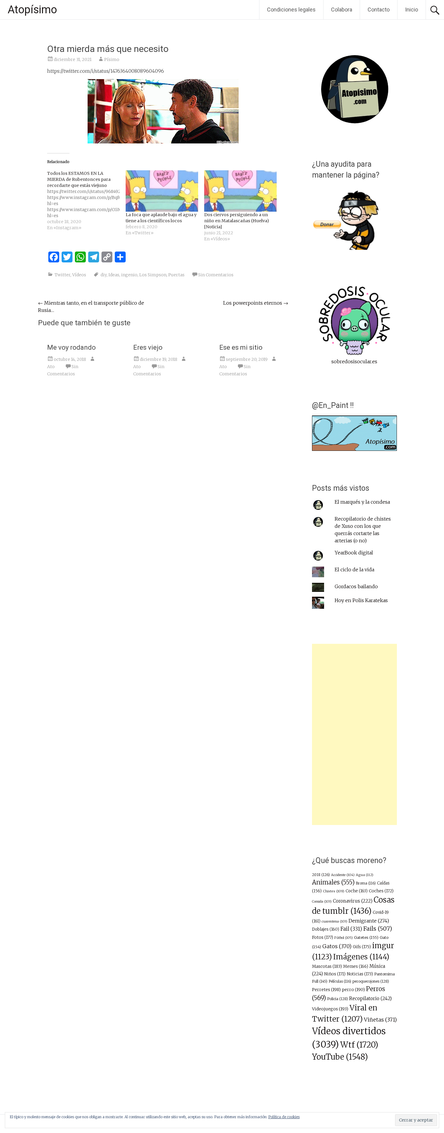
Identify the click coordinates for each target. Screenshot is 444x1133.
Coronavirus (352, 901)
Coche (357, 891)
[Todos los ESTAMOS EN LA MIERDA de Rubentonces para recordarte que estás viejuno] (86, 200)
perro (353, 989)
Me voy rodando (71, 347)
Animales (333, 882)
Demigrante (369, 921)
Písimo (111, 59)
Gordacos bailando (356, 586)
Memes (355, 966)
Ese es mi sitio (240, 347)
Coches (381, 891)
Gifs (362, 946)
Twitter (62, 275)
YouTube (340, 1057)
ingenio (129, 275)
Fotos (322, 937)
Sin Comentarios (215, 275)
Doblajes (325, 929)
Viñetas (380, 1019)
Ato (51, 366)
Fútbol (343, 938)
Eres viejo (147, 347)
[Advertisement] (354, 734)
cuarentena (334, 921)
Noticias (360, 974)
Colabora (341, 9)
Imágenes (361, 956)
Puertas (176, 275)
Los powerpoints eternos (255, 303)
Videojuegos (330, 1009)
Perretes (326, 989)
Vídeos (79, 275)
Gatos (337, 946)
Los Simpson (152, 275)
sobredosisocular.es (354, 361)
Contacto (379, 9)
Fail (351, 929)
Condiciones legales (291, 9)
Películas (340, 981)
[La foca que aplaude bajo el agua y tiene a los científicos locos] (162, 191)
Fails (377, 928)
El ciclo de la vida (354, 569)
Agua (364, 875)
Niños (335, 974)
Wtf (359, 1045)
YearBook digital (354, 553)
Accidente (343, 875)
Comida (322, 902)
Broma (366, 883)
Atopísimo (32, 9)
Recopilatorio (370, 998)
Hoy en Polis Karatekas (361, 600)
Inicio (411, 9)
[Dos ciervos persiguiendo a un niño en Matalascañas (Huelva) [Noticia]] (240, 191)
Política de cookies (284, 1117)
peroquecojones (370, 981)
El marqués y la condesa (362, 502)
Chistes (333, 891)
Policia (337, 999)
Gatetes (366, 937)
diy (104, 275)
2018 (321, 875)
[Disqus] (163, 475)
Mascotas (327, 966)
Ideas (113, 275)
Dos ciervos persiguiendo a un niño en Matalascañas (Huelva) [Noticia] (236, 220)
